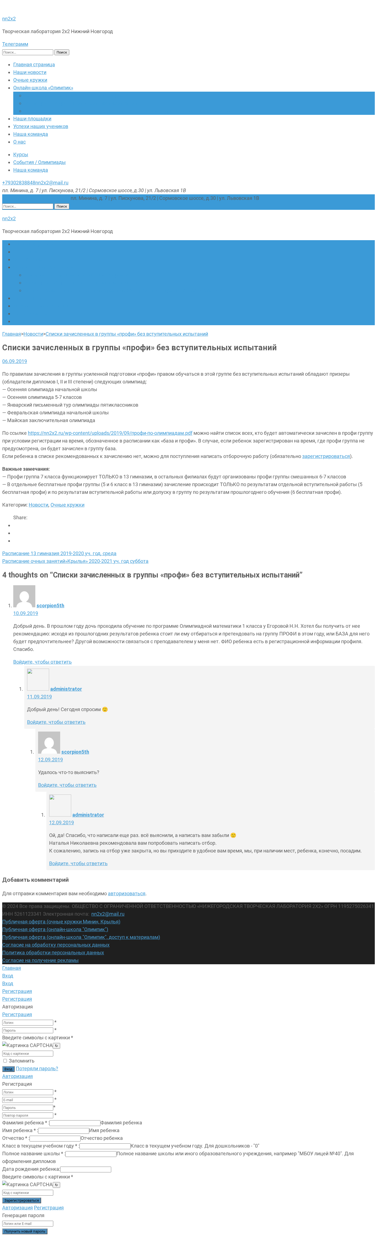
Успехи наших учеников (40, 126)
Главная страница (34, 64)
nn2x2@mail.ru (51, 183)
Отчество (16, 1138)
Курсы (20, 154)
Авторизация (17, 1076)
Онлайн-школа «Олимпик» (43, 88)
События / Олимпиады (39, 162)
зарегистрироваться (326, 456)
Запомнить (21, 1061)
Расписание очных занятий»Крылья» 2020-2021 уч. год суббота (75, 561)
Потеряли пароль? (37, 1068)
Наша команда (30, 134)
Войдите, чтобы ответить (42, 662)
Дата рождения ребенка (31, 1169)
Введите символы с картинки (37, 1037)
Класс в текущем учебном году (40, 1146)
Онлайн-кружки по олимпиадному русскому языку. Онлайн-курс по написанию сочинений (128, 111)
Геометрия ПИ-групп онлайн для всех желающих (80, 103)
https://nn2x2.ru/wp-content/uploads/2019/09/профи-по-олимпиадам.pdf (110, 433)
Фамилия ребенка (25, 1122)
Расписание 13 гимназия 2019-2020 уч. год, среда (59, 553)
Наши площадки (32, 118)
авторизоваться (126, 893)
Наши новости (29, 72)
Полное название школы (33, 1153)
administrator (66, 689)
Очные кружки (30, 80)
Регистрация (17, 1014)
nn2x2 (9, 19)
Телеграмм (15, 44)
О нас (19, 142)
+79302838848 (18, 183)
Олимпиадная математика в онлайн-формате (76, 95)
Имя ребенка (20, 1130)
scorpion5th (50, 605)
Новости (38, 505)
